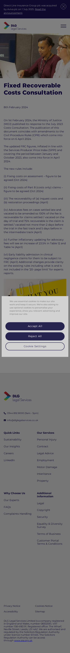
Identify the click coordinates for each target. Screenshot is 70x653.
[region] (35, 326)
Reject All (35, 336)
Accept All (35, 326)
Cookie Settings (35, 346)
